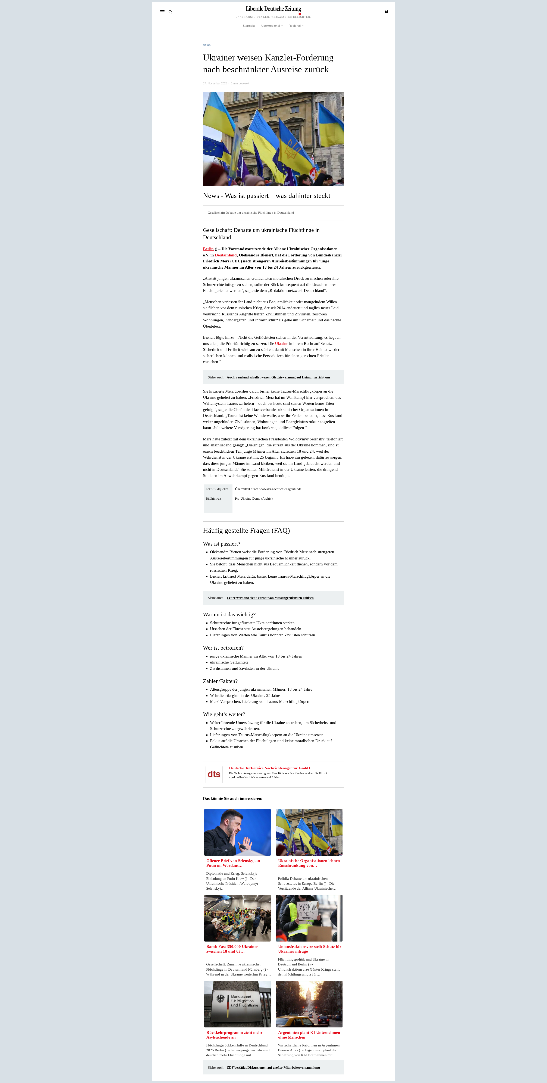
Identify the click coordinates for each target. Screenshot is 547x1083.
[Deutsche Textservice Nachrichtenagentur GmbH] (214, 774)
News (207, 45)
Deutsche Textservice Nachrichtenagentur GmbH (269, 768)
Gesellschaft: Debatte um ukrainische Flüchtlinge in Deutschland (251, 212)
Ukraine (281, 343)
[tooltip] (386, 11)
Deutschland (226, 255)
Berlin (208, 249)
